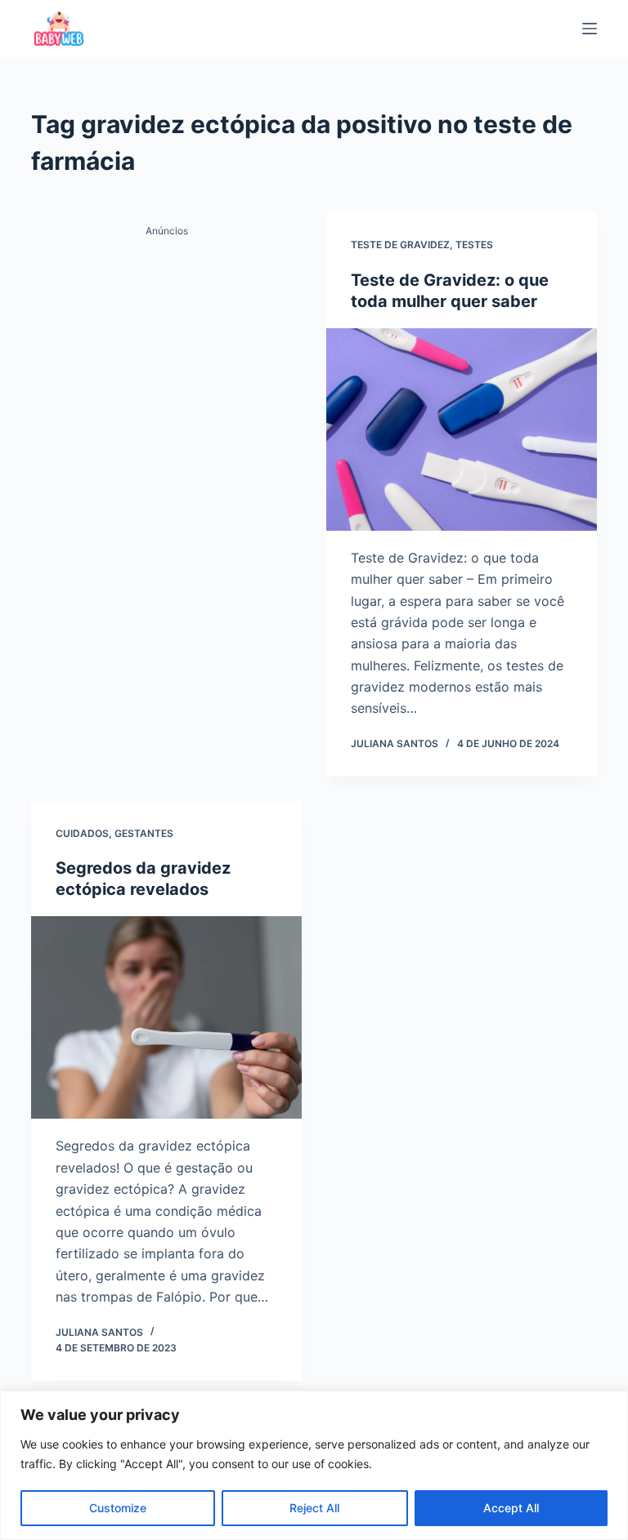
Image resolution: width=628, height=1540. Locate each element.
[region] (314, 1465)
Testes (474, 244)
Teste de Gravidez (400, 244)
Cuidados (82, 833)
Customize (117, 1508)
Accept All (511, 1508)
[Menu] (589, 28)
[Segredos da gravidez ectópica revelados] (166, 1017)
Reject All (314, 1508)
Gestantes (143, 833)
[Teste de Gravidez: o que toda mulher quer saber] (461, 429)
